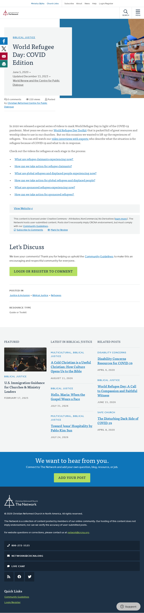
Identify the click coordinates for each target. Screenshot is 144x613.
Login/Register (106, 4)
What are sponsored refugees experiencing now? (45, 187)
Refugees (56, 295)
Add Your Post (72, 477)
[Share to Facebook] (4, 41)
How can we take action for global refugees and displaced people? (55, 180)
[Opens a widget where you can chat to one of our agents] (128, 606)
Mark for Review (59, 230)
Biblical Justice (24, 37)
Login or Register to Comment (43, 271)
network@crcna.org (78, 532)
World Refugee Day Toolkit (70, 130)
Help (94, 4)
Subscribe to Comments (30, 230)
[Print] (4, 64)
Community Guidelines (35, 226)
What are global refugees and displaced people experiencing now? (55, 173)
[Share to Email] (4, 56)
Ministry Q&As (37, 4)
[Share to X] (4, 48)
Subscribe (69, 4)
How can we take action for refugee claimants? (43, 166)
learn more (121, 219)
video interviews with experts (70, 138)
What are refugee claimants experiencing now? (44, 159)
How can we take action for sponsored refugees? (44, 194)
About (79, 4)
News (87, 4)
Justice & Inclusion (20, 295)
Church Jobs (53, 4)
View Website (22, 208)
